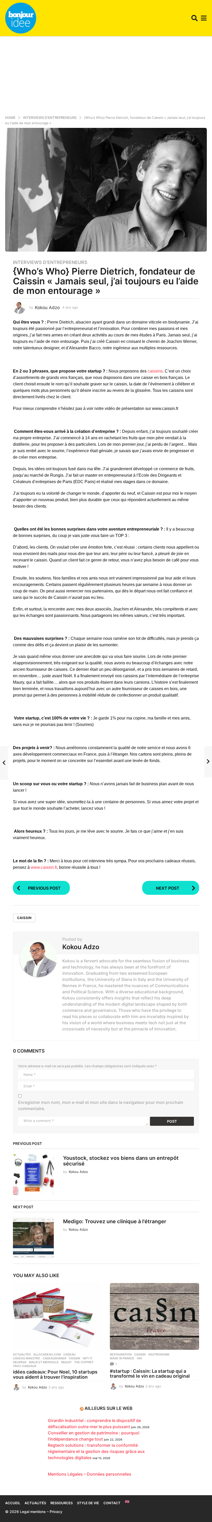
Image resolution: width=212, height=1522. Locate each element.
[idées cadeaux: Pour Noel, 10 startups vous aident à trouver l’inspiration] (57, 1316)
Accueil (12, 1503)
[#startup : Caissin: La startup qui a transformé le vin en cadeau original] (154, 1316)
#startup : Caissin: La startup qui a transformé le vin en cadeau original (150, 1373)
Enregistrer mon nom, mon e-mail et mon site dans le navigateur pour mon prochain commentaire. (100, 1105)
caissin (24, 918)
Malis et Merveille (44, 1362)
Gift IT (87, 1358)
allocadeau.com (47, 1354)
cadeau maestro (26, 1358)
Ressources (61, 1503)
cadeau (69, 1354)
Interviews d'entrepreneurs (50, 262)
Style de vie (88, 1503)
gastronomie (159, 1354)
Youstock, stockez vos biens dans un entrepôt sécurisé (121, 1161)
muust (66, 1362)
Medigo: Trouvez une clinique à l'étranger (114, 1221)
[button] (194, 18)
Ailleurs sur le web (108, 1408)
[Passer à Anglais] (127, 1501)
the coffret (84, 1362)
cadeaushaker (54, 1358)
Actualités (22, 1354)
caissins (155, 371)
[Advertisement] (106, 75)
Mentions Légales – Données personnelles (89, 1474)
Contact (111, 1503)
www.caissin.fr (44, 867)
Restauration (121, 1354)
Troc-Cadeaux (24, 1366)
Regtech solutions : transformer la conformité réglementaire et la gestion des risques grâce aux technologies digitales (96, 1451)
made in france (122, 1358)
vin (139, 1358)
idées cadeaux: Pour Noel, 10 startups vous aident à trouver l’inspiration (55, 1374)
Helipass (19, 1362)
